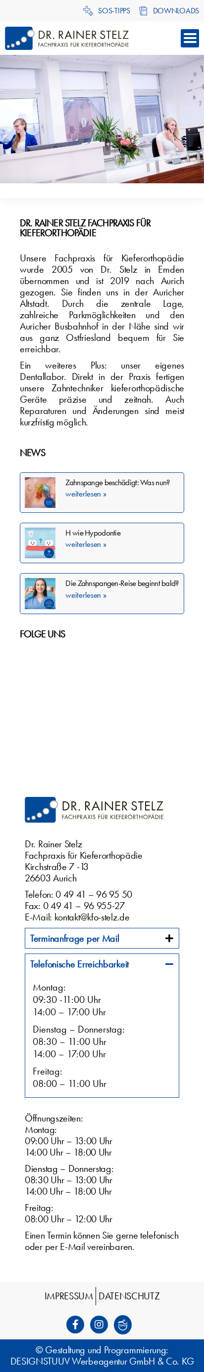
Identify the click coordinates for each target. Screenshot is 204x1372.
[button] (190, 38)
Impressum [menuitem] (69, 1296)
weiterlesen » (85, 494)
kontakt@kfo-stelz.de (92, 917)
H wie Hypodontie (92, 533)
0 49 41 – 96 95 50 (93, 894)
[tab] (102, 938)
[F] (78, 1324)
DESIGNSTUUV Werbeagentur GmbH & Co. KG (102, 1361)
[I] (102, 1324)
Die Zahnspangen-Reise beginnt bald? (121, 583)
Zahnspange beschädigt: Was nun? (117, 482)
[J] (126, 1325)
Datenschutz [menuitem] (129, 1296)
